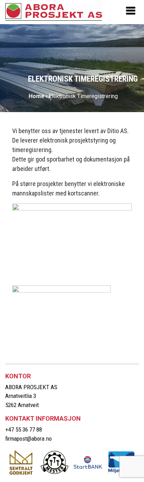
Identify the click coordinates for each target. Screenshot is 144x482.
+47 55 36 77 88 (23, 429)
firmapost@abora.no (28, 438)
